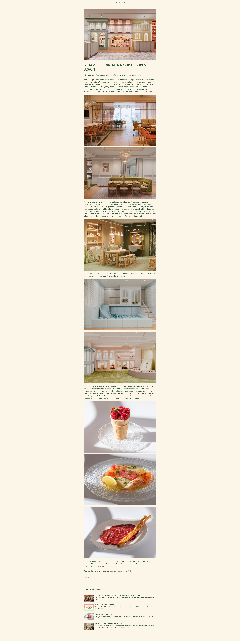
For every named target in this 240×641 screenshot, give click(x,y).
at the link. (131, 571)
